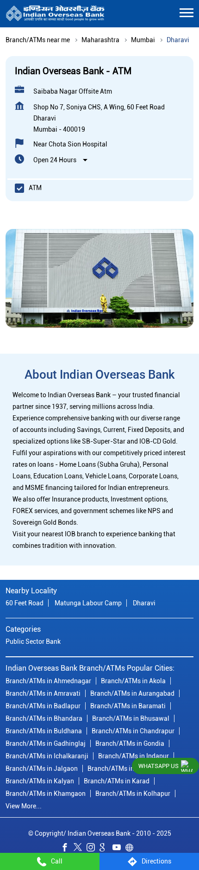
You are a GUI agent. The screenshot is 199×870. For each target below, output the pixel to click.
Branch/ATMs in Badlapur (43, 705)
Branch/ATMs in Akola (133, 680)
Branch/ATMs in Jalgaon (42, 768)
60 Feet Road (25, 603)
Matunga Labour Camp (88, 603)
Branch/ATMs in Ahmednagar (48, 680)
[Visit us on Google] (106, 848)
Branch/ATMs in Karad (116, 780)
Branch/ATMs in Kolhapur (132, 793)
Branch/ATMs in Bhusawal (130, 718)
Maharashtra (100, 40)
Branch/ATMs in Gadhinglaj (46, 743)
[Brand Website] (131, 848)
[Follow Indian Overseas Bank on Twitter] (80, 848)
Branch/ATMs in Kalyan (40, 780)
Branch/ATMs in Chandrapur (133, 730)
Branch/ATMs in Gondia (129, 743)
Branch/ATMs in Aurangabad (132, 693)
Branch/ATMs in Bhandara (44, 718)
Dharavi (144, 603)
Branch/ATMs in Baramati (128, 705)
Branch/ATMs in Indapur (133, 755)
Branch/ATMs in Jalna (119, 768)
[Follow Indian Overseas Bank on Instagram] (93, 848)
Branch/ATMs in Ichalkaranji (47, 755)
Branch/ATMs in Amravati (43, 693)
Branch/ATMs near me (38, 40)
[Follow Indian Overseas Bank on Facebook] (67, 848)
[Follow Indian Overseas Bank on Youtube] (118, 848)
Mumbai (143, 40)
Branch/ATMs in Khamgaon (46, 793)
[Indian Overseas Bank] (55, 13)
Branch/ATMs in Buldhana (44, 730)
